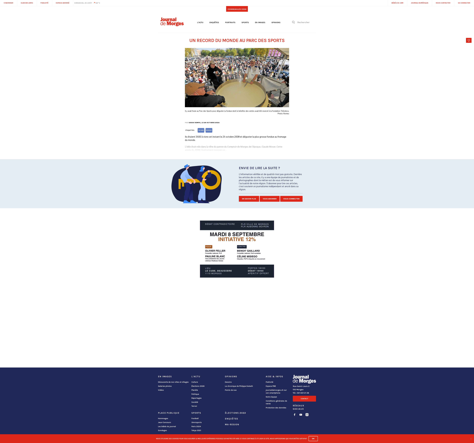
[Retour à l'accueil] (304, 380)
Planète (194, 390)
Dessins (228, 382)
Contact (304, 399)
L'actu (200, 22)
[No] (471, 438)
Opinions (275, 22)
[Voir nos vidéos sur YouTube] (300, 415)
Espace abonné (62, 3)
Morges (209, 130)
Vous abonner (269, 199)
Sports (245, 22)
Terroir (194, 406)
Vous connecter (291, 199)
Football (195, 418)
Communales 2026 (237, 9)
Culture (194, 382)
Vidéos (161, 390)
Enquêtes (214, 22)
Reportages (196, 398)
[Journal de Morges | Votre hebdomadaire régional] (172, 25)
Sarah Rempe (194, 122)
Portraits (230, 22)
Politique (195, 394)
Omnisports (196, 422)
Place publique (168, 413)
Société (194, 402)
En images (260, 22)
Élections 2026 (198, 386)
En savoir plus (249, 199)
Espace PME (271, 386)
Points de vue (231, 390)
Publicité (269, 382)
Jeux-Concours (164, 422)
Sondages (162, 430)
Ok (313, 439)
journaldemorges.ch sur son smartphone (276, 391)
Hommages (163, 418)
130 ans (201, 130)
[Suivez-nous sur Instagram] (307, 415)
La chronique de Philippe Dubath (239, 386)
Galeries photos (165, 386)
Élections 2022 (235, 413)
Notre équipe (271, 397)
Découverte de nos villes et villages (173, 382)
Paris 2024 (196, 426)
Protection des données (276, 408)
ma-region (232, 424)
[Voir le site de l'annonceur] (237, 249)
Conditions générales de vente (276, 402)
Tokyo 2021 (196, 430)
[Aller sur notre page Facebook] (294, 415)
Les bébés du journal (167, 426)
